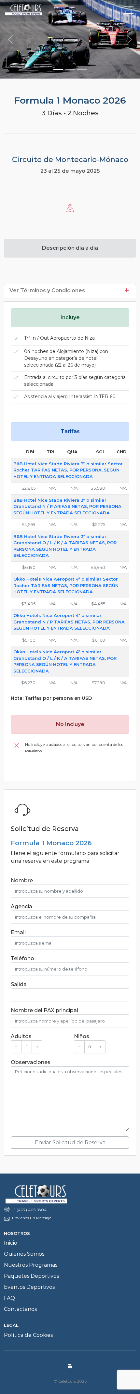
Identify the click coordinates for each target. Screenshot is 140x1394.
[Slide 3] (82, 69)
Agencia (21, 906)
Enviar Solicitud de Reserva (70, 1142)
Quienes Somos (24, 1254)
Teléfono (22, 958)
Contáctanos (20, 1309)
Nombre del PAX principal (44, 1010)
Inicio (10, 1243)
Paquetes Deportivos (31, 1276)
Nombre (22, 880)
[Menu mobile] (128, 11)
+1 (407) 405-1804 (29, 1209)
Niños (81, 1036)
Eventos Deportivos (29, 1287)
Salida (19, 984)
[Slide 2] (70, 69)
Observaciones (30, 1062)
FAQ (9, 1298)
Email (18, 932)
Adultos (21, 1036)
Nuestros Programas (30, 1265)
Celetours (35, 9)
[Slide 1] (58, 69)
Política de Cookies (28, 1335)
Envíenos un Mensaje (31, 1217)
